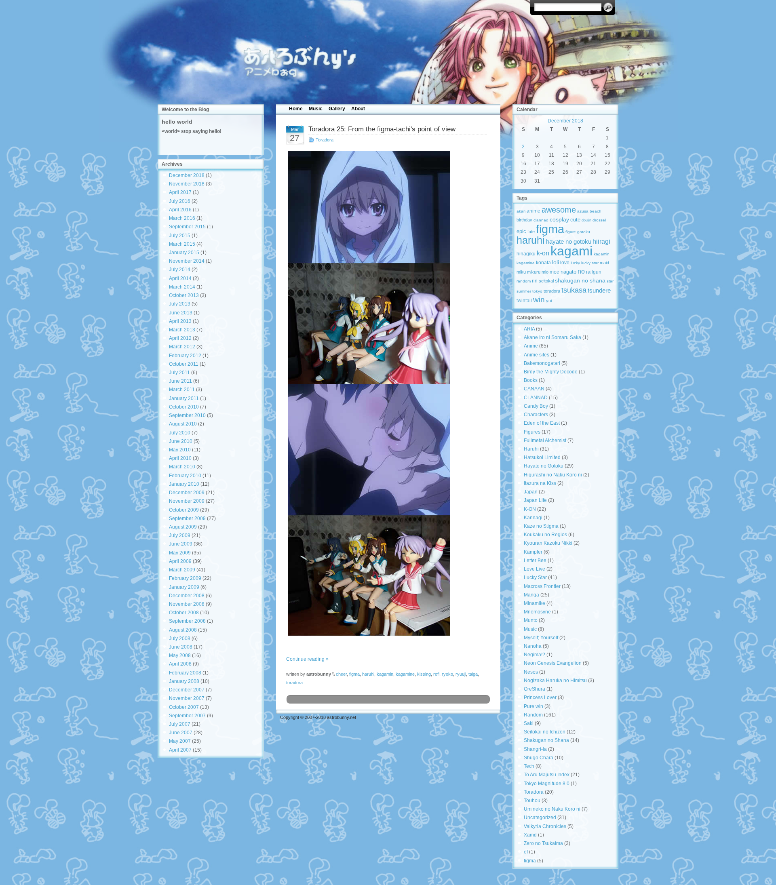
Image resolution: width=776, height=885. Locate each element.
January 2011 (184, 398)
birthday (524, 219)
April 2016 (180, 210)
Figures (532, 432)
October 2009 (184, 510)
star (610, 281)
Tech (529, 766)
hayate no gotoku (568, 241)
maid (604, 262)
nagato (568, 272)
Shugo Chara (538, 758)
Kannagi (533, 517)
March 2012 (182, 347)
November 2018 (187, 184)
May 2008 (180, 655)
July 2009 (179, 535)
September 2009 (187, 518)
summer (524, 291)
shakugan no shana (580, 280)
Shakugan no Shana (546, 740)
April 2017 (180, 192)
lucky (575, 263)
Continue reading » (307, 659)
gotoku (583, 232)
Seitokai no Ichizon (544, 732)
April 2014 (180, 278)
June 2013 (180, 313)
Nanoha (533, 646)
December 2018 (187, 175)
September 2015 (187, 227)
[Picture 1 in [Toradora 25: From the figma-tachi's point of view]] (388, 393)
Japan (531, 492)
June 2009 (180, 544)
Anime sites (536, 355)
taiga (473, 674)
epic (521, 231)
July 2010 (179, 433)
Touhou (532, 800)
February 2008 (185, 673)
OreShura (534, 689)
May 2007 (180, 741)
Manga (531, 595)
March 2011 (182, 389)
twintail (524, 300)
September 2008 (187, 621)
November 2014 (187, 261)
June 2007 (180, 732)
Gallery (337, 109)
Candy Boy (536, 406)
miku (521, 272)
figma (354, 674)
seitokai (546, 280)
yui (549, 300)
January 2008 (184, 681)
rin (535, 281)
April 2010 (180, 458)
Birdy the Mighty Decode (551, 372)
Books (531, 380)
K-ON (530, 509)
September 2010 (187, 415)
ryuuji (460, 674)
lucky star (590, 263)
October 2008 (184, 612)
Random (533, 715)
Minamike (534, 603)
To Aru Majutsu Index (546, 775)
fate (531, 231)
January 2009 (184, 587)
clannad (541, 220)
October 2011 (183, 364)
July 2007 (179, 724)
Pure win (533, 706)
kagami (571, 251)
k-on (543, 253)
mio (545, 272)
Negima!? (534, 654)
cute (575, 220)
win (539, 299)
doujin (586, 220)
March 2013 (182, 330)
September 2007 (187, 716)
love (564, 263)
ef (526, 852)
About (358, 109)
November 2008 (187, 604)
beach (595, 211)
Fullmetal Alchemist (545, 440)
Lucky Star (535, 577)
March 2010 (182, 467)
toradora (294, 682)
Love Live (534, 569)
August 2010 (183, 424)
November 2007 (187, 698)
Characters (536, 414)
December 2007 (187, 690)
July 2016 (179, 201)
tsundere (599, 290)
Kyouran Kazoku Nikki (548, 543)
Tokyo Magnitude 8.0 (546, 783)
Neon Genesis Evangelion (553, 663)
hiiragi (601, 241)
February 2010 (185, 475)
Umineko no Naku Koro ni (552, 809)
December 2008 (187, 595)
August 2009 (183, 527)
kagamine (405, 674)
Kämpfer (533, 552)
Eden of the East (542, 423)
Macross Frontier (542, 586)
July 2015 (179, 235)
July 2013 (179, 304)
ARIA (529, 329)
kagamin (385, 674)
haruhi (368, 674)
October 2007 (184, 707)
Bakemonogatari (542, 363)
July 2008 (179, 638)
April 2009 (180, 561)
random (524, 281)
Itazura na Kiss (540, 483)
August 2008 (183, 630)
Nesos (531, 672)
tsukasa (573, 290)
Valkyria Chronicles (545, 826)
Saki (529, 723)
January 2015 (184, 252)
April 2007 (180, 750)
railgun (593, 272)
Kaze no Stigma (541, 526)
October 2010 (184, 407)
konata (543, 263)
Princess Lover (540, 697)
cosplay (559, 220)
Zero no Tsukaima (543, 843)
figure (570, 232)
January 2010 (184, 484)
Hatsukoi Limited (542, 457)
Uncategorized (540, 817)
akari (521, 211)
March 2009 (182, 570)
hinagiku (526, 254)
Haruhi (531, 449)
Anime (531, 346)
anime (533, 210)
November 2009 (187, 501)
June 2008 (180, 647)
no (581, 271)
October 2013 (184, 295)
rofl (436, 674)
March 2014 (182, 287)
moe (554, 271)
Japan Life (535, 500)
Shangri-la (535, 749)
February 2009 (185, 578)
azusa (582, 211)
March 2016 (182, 218)
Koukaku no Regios (545, 534)
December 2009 (187, 492)
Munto (531, 620)
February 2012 (185, 355)
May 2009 (180, 553)
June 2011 (180, 381)
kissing (424, 674)
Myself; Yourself (541, 638)
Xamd (530, 835)
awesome (559, 209)
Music (316, 109)
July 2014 (179, 269)
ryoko (447, 674)
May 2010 (180, 450)
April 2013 (180, 321)
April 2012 (180, 338)
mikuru (533, 272)
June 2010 (180, 441)
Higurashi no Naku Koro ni (553, 475)
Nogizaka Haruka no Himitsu (555, 680)
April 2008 (180, 664)
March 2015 (182, 244)
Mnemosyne (537, 612)
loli (555, 262)
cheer (341, 674)
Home (296, 109)
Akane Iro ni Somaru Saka (552, 337)
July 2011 (179, 372)
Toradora (324, 139)
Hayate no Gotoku (543, 466)
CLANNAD (536, 397)
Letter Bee (535, 560)
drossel (599, 220)
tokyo (537, 291)
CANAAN (534, 389)
